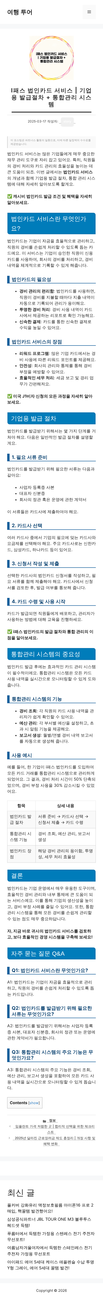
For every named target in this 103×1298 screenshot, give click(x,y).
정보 (52, 1120)
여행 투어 (20, 12)
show (34, 1103)
